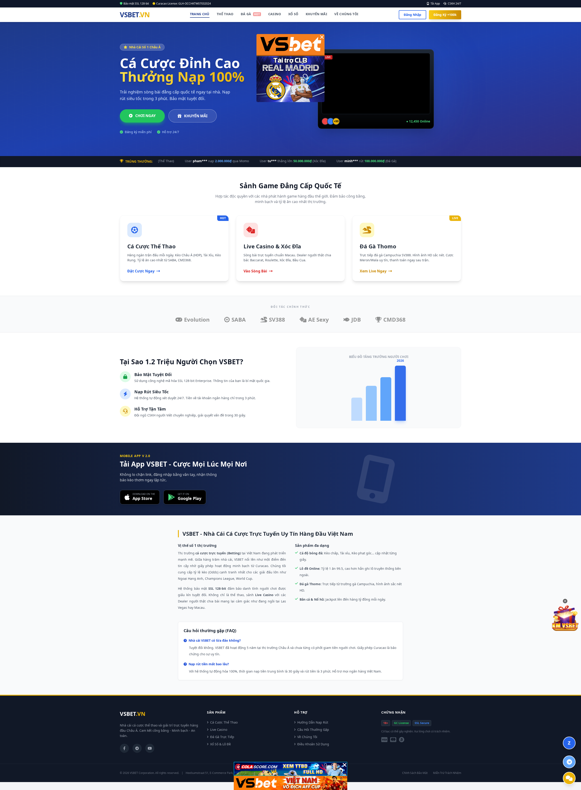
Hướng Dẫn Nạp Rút (312, 722)
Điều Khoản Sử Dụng (313, 744)
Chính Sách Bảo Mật (415, 773)
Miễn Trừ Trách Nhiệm (447, 773)
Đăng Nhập (412, 14)
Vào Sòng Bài (255, 271)
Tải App (435, 3)
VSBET (134, 15)
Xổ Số (293, 14)
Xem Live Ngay (373, 271)
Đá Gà (250, 14)
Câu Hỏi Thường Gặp (313, 729)
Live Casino (218, 729)
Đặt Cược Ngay (141, 271)
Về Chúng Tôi (346, 14)
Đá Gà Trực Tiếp (222, 737)
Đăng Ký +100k (445, 14)
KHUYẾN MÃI (195, 115)
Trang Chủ (199, 14)
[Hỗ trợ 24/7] (569, 778)
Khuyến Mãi (316, 14)
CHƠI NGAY (145, 115)
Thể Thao (225, 14)
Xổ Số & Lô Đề (220, 744)
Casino (274, 14)
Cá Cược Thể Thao (224, 722)
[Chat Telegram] (569, 762)
